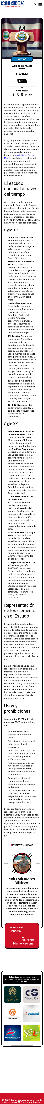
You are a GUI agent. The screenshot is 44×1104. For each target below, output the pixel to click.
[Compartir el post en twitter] (17, 94)
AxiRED (18, 1102)
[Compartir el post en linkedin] (26, 94)
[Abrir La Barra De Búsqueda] (34, 4)
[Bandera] (22, 929)
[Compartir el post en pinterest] (22, 94)
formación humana (22, 844)
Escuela (22, 59)
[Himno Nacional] (22, 942)
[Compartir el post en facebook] (13, 94)
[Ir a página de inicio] (12, 4)
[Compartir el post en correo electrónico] (30, 94)
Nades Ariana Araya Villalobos (22, 881)
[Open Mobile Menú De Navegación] (40, 4)
